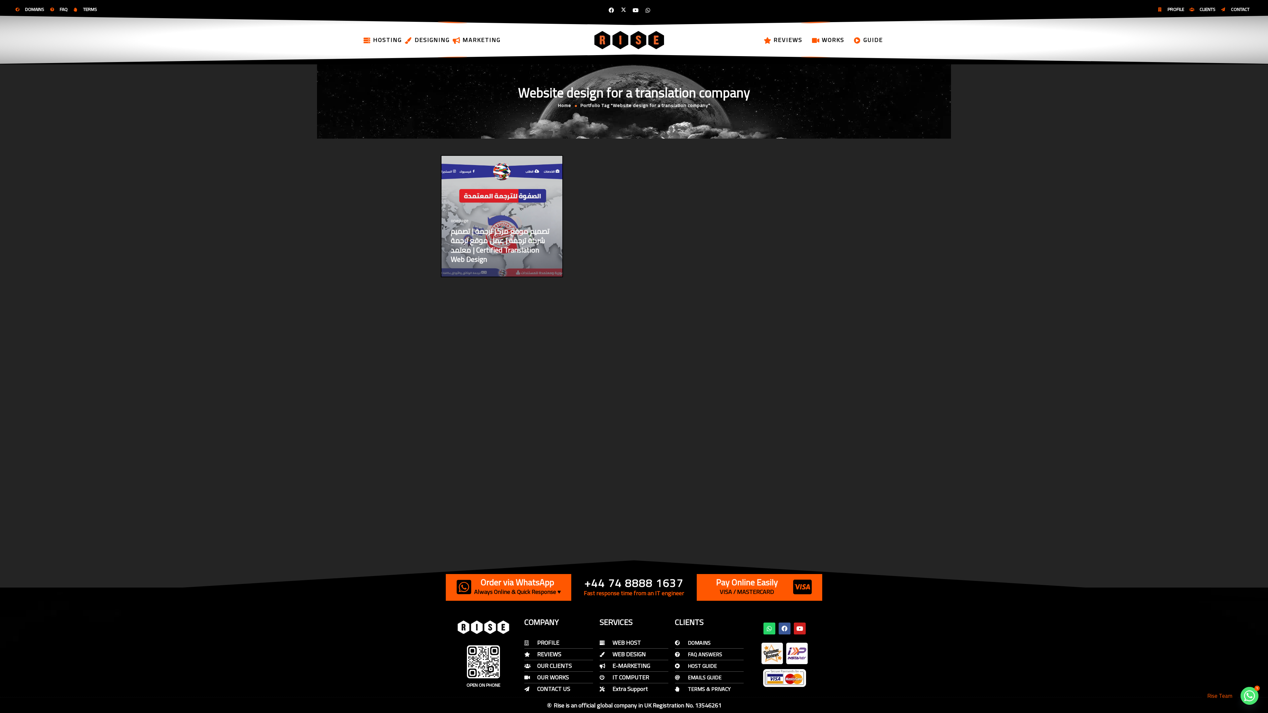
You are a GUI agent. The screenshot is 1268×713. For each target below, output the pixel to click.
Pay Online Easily (747, 582)
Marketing (482, 39)
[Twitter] (623, 10)
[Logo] (629, 40)
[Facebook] (611, 10)
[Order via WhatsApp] (464, 587)
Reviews (788, 39)
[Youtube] (635, 10)
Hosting (387, 39)
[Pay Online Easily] (802, 587)
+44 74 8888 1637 (634, 582)
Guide (873, 39)
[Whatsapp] (648, 10)
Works (833, 39)
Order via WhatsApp (517, 582)
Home (564, 105)
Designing (432, 39)
